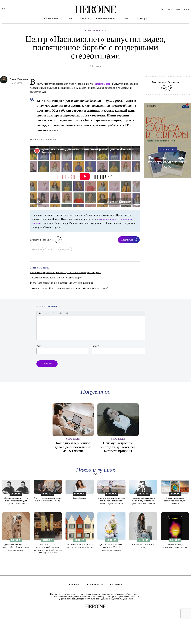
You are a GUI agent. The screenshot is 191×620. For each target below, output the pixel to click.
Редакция (116, 584)
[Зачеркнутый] (53, 313)
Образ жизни (51, 18)
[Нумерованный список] (67, 313)
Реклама (74, 584)
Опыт (126, 18)
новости (51, 249)
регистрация (182, 9)
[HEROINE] (95, 9)
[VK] (164, 88)
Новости (101, 30)
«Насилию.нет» (102, 83)
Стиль (69, 18)
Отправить (47, 363)
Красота (84, 18)
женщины (37, 249)
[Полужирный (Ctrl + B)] (40, 313)
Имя (39, 346)
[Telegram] (170, 88)
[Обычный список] (60, 313)
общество (65, 249)
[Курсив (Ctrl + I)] (46, 313)
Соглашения (95, 584)
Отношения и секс (106, 18)
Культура (142, 18)
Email (95, 346)
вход (169, 9)
